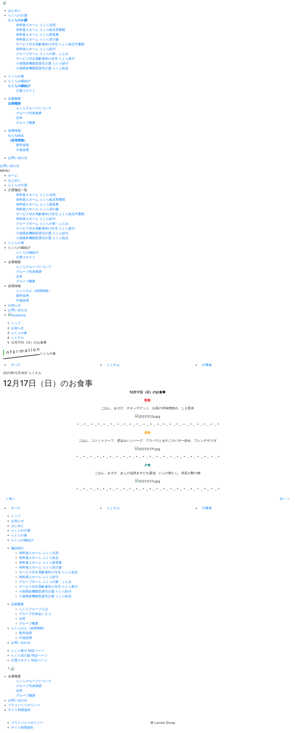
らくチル (17, 338)
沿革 (19, 118)
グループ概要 (25, 123)
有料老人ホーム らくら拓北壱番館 (40, 30)
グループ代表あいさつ (35, 614)
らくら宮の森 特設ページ (29, 655)
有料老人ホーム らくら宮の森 (37, 39)
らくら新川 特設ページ (27, 651)
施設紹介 (17, 548)
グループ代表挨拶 (29, 113)
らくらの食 (16, 76)
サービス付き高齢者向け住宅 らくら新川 (45, 58)
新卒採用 (22, 145)
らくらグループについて (33, 108)
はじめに (14, 10)
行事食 (207, 365)
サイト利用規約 (19, 710)
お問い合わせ (17, 158)
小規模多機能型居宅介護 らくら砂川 (42, 63)
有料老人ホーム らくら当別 (36, 25)
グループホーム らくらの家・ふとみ (42, 54)
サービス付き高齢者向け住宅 (50, 214)
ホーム (13, 175)
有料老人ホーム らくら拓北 (39, 558)
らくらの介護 (17, 15)
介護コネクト (25, 90)
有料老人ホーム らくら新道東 (37, 34)
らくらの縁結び (19, 81)
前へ (10, 499)
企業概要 (14, 99)
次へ (284, 499)
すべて (16, 365)
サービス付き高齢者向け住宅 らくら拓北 (48, 572)
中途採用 (22, 150)
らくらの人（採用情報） (33, 291)
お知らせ (14, 305)
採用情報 (14, 131)
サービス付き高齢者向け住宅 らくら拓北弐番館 (50, 44)
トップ (16, 323)
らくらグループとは (33, 609)
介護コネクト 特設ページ (29, 660)
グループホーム (42, 223)
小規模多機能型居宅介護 (42, 233)
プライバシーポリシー (24, 705)
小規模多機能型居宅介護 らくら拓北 (42, 68)
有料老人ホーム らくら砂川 (36, 49)
